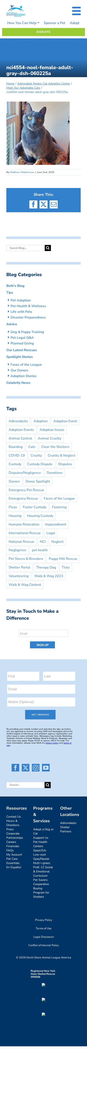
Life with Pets (21, 311)
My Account (14, 855)
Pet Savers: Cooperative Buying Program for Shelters (41, 888)
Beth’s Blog (15, 285)
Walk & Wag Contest (25, 584)
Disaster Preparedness (28, 317)
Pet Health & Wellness (28, 306)
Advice (11, 324)
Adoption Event (65, 421)
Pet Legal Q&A (22, 337)
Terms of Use (44, 928)
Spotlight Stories (19, 357)
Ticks (66, 567)
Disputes (65, 464)
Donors (14, 481)
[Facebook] (15, 767)
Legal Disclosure (43, 937)
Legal (50, 533)
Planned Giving (22, 343)
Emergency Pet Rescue (26, 490)
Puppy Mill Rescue (63, 558)
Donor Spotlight (38, 481)
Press (10, 829)
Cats (31, 447)
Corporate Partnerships (14, 836)
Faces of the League (26, 364)
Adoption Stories (24, 376)
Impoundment (55, 524)
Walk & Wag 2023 (48, 576)
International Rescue (25, 533)
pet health (40, 550)
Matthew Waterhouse (22, 172)
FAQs (10, 850)
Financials (12, 846)
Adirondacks (18, 421)
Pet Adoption (21, 300)
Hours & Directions (12, 823)
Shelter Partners (65, 829)
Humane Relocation (24, 524)
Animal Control (20, 438)
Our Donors (19, 370)
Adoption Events (21, 429)
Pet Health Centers (40, 844)
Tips (9, 292)
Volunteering (19, 576)
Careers (11, 842)
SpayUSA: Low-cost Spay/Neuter (41, 854)
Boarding (16, 447)
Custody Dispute (40, 464)
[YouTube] (46, 767)
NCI (43, 541)
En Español (13, 867)
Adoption (41, 421)
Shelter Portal (19, 567)
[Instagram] (35, 767)
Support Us (40, 838)
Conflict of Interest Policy (43, 945)
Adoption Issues (52, 429)
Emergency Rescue (23, 498)
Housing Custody (40, 515)
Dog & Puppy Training (27, 332)
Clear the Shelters (55, 447)
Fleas (13, 507)
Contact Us (13, 817)
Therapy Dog (46, 567)
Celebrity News (18, 382)
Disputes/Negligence (25, 472)
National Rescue (21, 541)
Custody (15, 464)
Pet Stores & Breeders (26, 558)
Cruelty (36, 455)
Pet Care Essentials (13, 861)
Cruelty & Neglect (61, 455)
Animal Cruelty (49, 438)
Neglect (57, 541)
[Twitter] (25, 767)
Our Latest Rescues (21, 350)
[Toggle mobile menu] (76, 11)
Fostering (59, 507)
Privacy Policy (43, 920)
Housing (15, 515)
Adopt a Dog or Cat (43, 831)
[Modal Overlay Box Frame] (43, 637)
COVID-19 (17, 455)
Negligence (17, 550)
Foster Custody (34, 507)
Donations (55, 472)
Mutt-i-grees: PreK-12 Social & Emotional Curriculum (43, 869)
